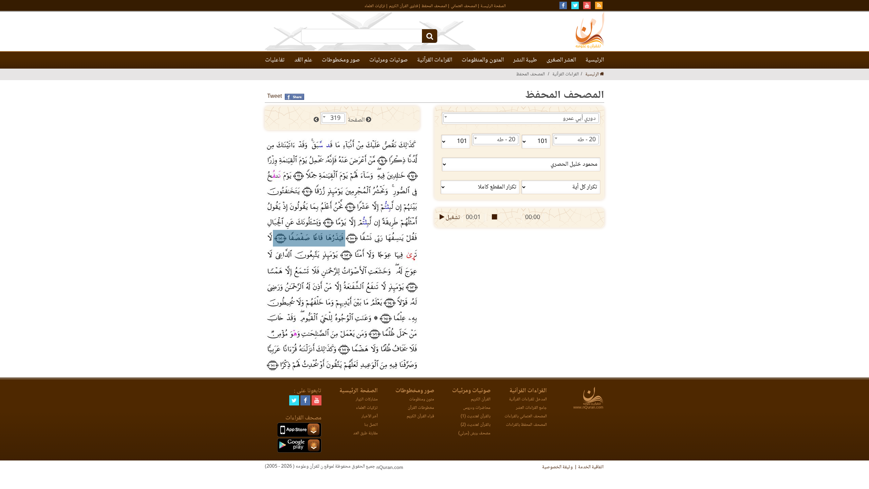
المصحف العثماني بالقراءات (525, 416)
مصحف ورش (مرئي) (474, 433)
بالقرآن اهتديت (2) (476, 425)
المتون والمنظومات (483, 60)
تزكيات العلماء (375, 6)
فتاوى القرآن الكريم (403, 6)
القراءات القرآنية (434, 60)
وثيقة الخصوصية (557, 467)
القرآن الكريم (481, 399)
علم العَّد (303, 60)
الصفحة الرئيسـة (493, 6)
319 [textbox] (335, 118)
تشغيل (452, 218)
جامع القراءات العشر (531, 408)
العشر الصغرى (561, 60)
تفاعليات (275, 60)
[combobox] (521, 118)
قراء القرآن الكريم (420, 416)
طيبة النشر (525, 60)
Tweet (274, 96)
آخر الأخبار (370, 416)
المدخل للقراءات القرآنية (528, 399)
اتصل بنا (371, 425)
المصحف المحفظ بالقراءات (526, 425)
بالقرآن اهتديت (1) (476, 416)
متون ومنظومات (421, 399)
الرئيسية (595, 60)
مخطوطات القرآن (421, 408)
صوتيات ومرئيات (388, 60)
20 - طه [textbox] (586, 140)
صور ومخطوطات (341, 60)
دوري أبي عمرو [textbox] (579, 118)
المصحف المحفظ (434, 6)
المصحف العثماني (464, 6)
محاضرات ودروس (477, 408)
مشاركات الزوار (367, 399)
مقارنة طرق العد (365, 433)
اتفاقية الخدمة (591, 467)
